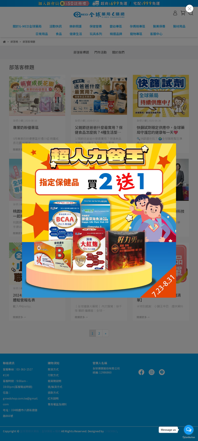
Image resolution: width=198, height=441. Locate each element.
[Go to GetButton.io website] (189, 437)
